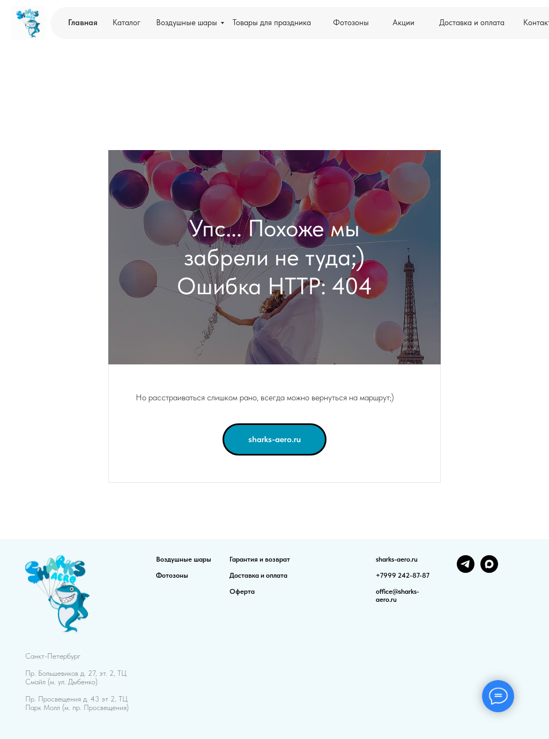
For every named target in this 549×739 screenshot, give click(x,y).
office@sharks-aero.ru (397, 595)
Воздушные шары (183, 559)
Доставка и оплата (258, 575)
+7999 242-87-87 (402, 575)
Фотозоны (172, 575)
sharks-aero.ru (397, 559)
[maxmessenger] (489, 569)
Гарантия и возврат (259, 559)
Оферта (242, 591)
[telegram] (465, 569)
